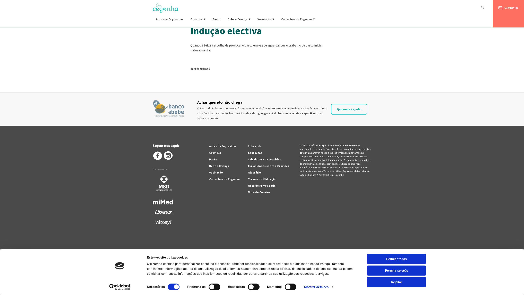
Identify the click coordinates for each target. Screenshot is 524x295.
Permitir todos (396, 259)
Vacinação (264, 19)
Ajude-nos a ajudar (349, 109)
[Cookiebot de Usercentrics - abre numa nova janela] (120, 287)
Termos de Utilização (262, 179)
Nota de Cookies (259, 192)
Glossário (254, 172)
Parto (216, 19)
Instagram (168, 155)
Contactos (255, 153)
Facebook (157, 155)
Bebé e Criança (237, 19)
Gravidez (196, 19)
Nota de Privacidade (262, 185)
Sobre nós (255, 146)
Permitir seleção (396, 270)
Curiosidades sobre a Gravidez (268, 166)
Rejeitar (396, 282)
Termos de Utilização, (335, 171)
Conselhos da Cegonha (296, 19)
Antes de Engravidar (169, 19)
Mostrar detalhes (316, 287)
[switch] (210, 287)
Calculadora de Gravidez (264, 159)
